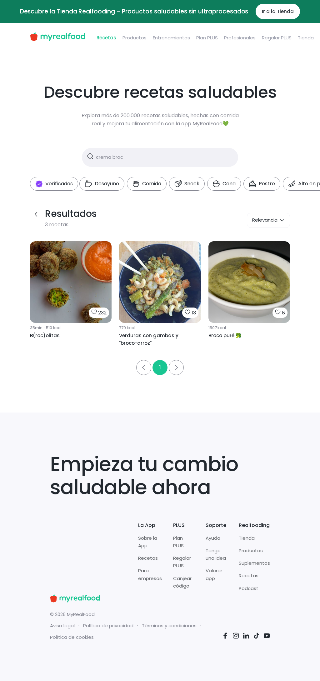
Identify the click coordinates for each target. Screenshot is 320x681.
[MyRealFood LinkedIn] (246, 637)
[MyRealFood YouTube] (267, 637)
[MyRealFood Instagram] (236, 637)
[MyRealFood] (57, 38)
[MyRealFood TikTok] (256, 637)
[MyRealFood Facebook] (225, 637)
